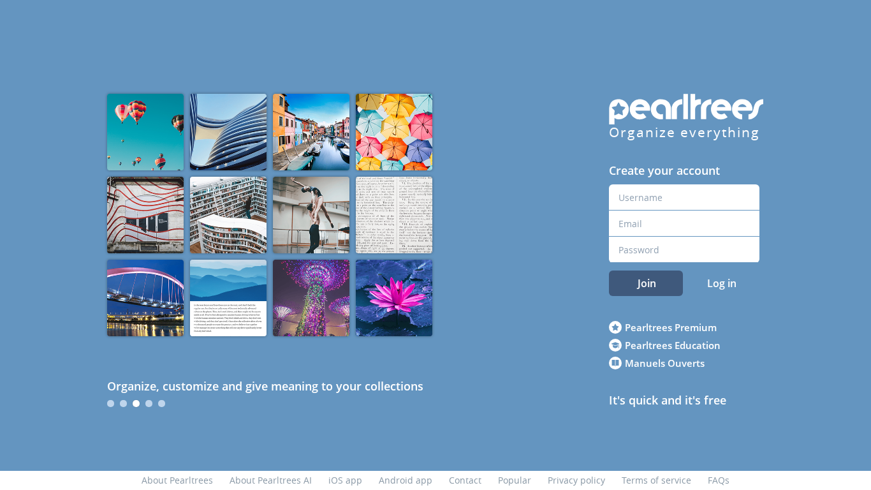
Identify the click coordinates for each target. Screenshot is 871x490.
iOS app (345, 480)
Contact (465, 480)
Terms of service (656, 480)
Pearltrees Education (673, 345)
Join (647, 283)
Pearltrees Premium (671, 327)
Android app (405, 480)
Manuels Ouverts (665, 363)
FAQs (718, 480)
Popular (514, 480)
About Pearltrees (177, 480)
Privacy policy (576, 480)
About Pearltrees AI (271, 480)
